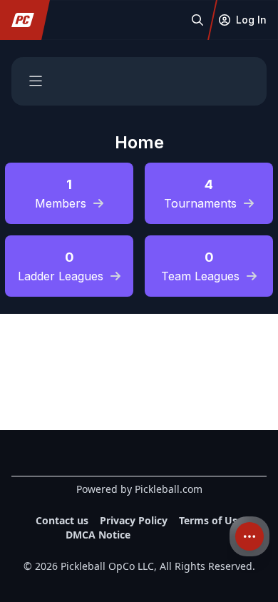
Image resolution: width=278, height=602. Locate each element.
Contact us (62, 520)
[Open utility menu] (249, 536)
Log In (251, 20)
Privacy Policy (134, 520)
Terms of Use (211, 520)
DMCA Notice (98, 534)
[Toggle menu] (35, 81)
